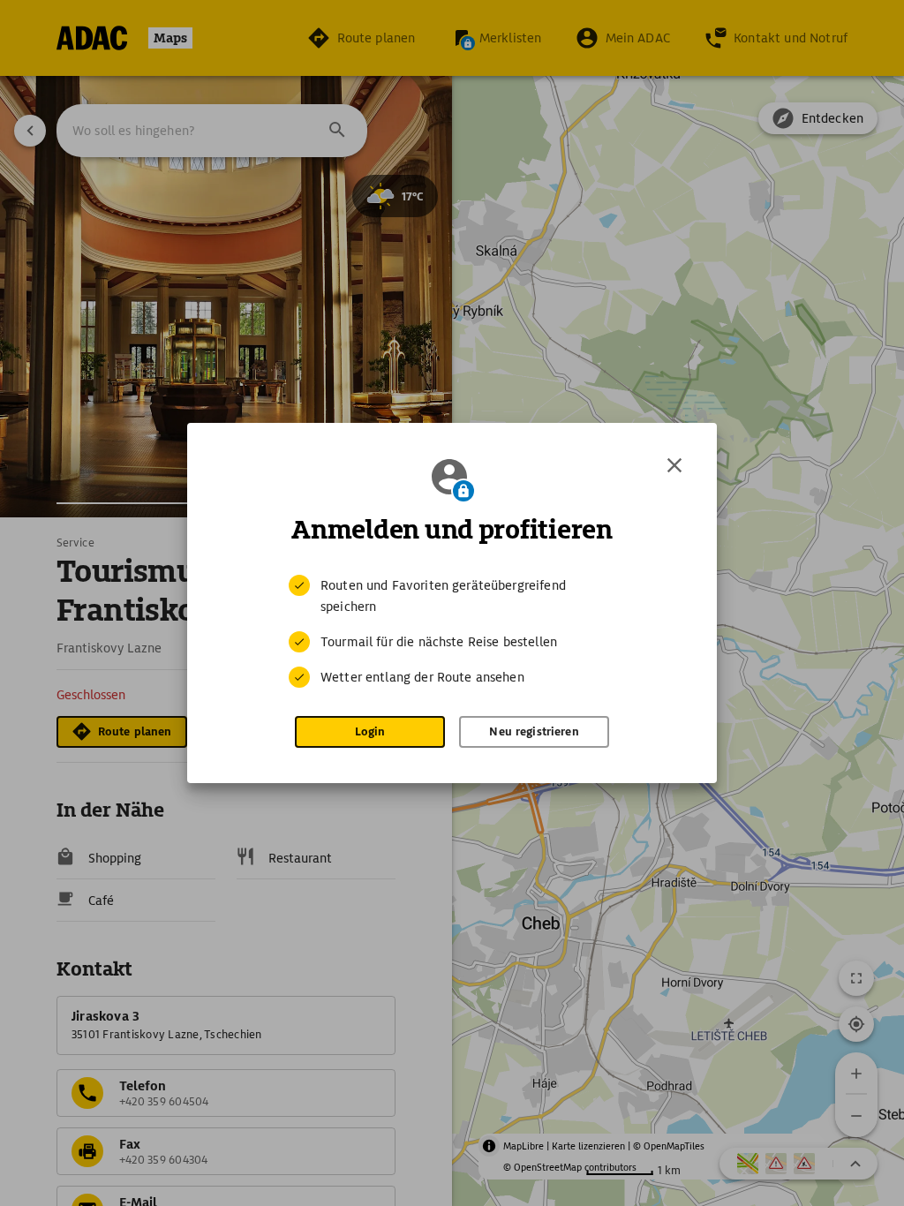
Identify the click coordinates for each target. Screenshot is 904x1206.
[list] (452, 631)
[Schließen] (674, 465)
